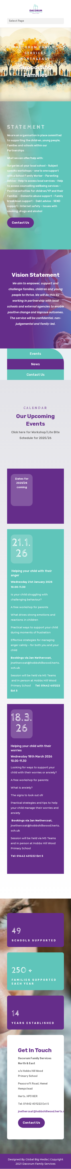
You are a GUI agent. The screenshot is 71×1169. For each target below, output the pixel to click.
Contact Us (20, 222)
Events (35, 354)
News (35, 364)
